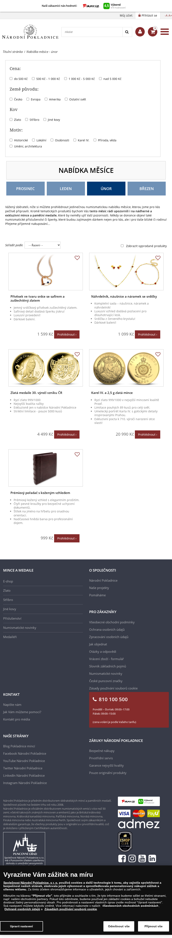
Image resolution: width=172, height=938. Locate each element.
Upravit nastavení (21, 926)
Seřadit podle (14, 245)
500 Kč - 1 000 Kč (48, 79)
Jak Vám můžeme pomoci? (22, 712)
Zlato (17, 120)
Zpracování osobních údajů (108, 637)
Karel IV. (83, 140)
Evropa (35, 99)
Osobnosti (62, 140)
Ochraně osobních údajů (22, 909)
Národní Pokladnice (103, 580)
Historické (21, 140)
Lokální (41, 140)
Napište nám (12, 704)
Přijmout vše (154, 926)
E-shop (8, 581)
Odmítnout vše (119, 926)
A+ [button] (170, 15)
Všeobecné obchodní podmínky (112, 622)
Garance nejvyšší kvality (106, 765)
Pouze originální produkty (107, 773)
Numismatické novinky (19, 627)
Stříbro (34, 120)
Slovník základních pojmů (107, 666)
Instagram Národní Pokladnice (25, 783)
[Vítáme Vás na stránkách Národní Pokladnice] (140, 31)
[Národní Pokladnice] (30, 32)
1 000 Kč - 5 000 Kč (82, 79)
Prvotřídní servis (101, 758)
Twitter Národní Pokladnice (22, 768)
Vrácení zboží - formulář (106, 659)
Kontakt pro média (16, 719)
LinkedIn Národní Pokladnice (24, 775)
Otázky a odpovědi (102, 651)
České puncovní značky (105, 681)
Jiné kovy (54, 120)
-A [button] (166, 15)
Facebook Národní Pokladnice (24, 753)
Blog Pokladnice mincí (19, 746)
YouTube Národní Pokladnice (24, 761)
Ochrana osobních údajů (107, 629)
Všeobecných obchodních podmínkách (130, 905)
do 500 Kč (21, 79)
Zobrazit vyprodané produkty (146, 246)
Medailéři (10, 637)
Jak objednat (98, 644)
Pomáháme (97, 595)
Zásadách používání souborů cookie (70, 909)
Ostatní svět (77, 99)
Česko (18, 99)
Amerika (55, 99)
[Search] (127, 32)
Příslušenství (12, 618)
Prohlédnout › (66, 334)
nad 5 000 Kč (112, 79)
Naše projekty (99, 588)
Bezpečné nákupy (102, 751)
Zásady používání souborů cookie (113, 688)
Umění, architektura (28, 146)
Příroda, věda (107, 140)
